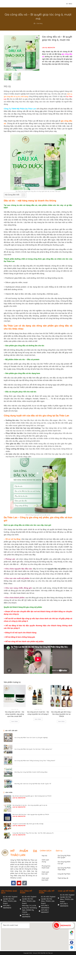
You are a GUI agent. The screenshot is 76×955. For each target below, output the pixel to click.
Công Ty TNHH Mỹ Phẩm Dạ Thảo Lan (43, 953)
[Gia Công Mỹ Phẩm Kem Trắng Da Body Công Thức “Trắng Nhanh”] (8, 760)
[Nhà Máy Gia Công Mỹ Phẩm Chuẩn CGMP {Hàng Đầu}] (8, 772)
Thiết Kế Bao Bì (63, 878)
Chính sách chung (45, 861)
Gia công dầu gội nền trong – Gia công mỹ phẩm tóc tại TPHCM (61, 714)
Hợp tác (44, 855)
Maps (71, 934)
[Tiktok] (24, 883)
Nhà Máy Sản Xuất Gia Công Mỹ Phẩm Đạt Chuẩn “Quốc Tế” (32, 783)
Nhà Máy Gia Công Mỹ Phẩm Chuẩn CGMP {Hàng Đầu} (30, 772)
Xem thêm (14, 721)
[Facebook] (13, 883)
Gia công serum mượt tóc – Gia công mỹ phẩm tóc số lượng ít (38, 713)
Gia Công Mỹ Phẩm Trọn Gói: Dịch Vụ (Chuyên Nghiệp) (31, 737)
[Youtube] (19, 883)
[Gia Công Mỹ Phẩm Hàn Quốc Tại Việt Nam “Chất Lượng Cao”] (8, 749)
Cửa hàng (39, 23)
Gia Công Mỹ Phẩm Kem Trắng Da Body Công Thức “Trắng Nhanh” (34, 760)
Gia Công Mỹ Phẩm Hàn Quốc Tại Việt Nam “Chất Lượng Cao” (33, 749)
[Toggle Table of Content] (22, 195)
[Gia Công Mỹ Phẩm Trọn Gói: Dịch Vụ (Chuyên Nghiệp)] (8, 737)
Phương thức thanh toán (46, 867)
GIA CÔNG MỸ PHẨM (26, 892)
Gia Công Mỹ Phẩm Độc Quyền (64, 856)
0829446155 (66, 925)
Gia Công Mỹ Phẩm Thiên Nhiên (64, 869)
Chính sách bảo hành (45, 879)
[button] (36, 37)
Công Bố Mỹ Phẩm (64, 874)
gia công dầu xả (9, 96)
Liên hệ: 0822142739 (48, 47)
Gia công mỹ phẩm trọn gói (64, 862)
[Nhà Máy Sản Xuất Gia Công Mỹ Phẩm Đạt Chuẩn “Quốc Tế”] (8, 783)
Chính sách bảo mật (45, 873)
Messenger (71, 944)
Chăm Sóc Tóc (14, 709)
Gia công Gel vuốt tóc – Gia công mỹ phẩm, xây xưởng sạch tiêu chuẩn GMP (14, 714)
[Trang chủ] (34, 23)
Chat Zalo (71, 939)
